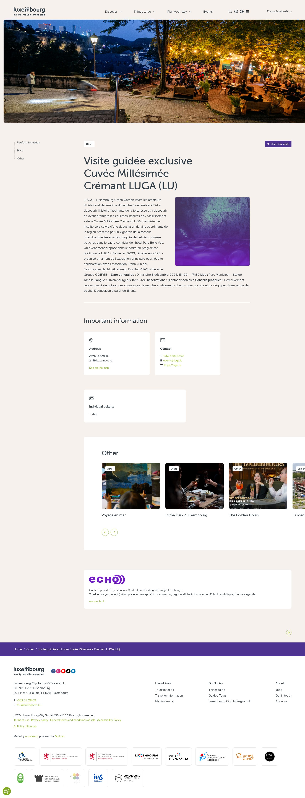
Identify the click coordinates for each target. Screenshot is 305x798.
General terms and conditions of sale (72, 720)
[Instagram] (58, 671)
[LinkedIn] (73, 671)
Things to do (217, 690)
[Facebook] (53, 671)
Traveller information (169, 695)
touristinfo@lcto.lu (28, 705)
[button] (105, 532)
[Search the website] (230, 11)
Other (20, 158)
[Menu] (247, 11)
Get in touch (283, 695)
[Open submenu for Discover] (120, 11)
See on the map (99, 368)
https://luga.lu (172, 365)
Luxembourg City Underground (229, 701)
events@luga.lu (172, 360)
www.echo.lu (97, 601)
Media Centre (164, 701)
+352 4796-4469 (173, 356)
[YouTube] (63, 671)
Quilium (59, 736)
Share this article (280, 144)
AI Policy (19, 726)
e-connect (31, 736)
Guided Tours (217, 695)
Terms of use (21, 720)
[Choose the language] (242, 11)
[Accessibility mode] (236, 11)
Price (20, 150)
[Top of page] (288, 632)
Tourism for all (164, 690)
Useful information (28, 142)
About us (281, 701)
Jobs (279, 690)
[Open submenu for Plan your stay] (190, 11)
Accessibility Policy (109, 720)
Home (18, 649)
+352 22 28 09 (26, 700)
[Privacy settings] (7, 791)
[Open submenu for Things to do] (154, 11)
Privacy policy (39, 720)
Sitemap (31, 726)
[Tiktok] (68, 671)
